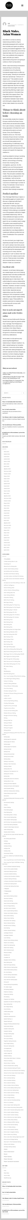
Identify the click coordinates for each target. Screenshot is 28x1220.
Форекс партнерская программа (11, 1161)
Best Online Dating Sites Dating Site (13, 649)
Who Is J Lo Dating (8, 1102)
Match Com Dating (8, 942)
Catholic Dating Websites (10, 683)
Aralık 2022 (7, 488)
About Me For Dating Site (10, 566)
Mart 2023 (6, 481)
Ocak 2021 (6, 540)
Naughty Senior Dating (9, 960)
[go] (24, 393)
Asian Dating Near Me (9, 592)
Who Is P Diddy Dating (9, 1127)
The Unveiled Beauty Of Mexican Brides (11, 424)
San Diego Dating (8, 1006)
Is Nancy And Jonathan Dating (11, 876)
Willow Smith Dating (9, 1144)
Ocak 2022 (6, 513)
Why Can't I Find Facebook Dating (12, 1141)
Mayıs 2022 (7, 503)
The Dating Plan (8, 1036)
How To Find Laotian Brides (9, 409)
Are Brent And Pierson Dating (11, 573)
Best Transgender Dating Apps (11, 659)
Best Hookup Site (8, 641)
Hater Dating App (8, 829)
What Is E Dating (8, 1060)
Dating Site (6, 776)
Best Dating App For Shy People (12, 607)
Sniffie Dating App (8, 1011)
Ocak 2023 (6, 486)
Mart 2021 (6, 535)
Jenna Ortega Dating (9, 905)
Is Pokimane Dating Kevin (10, 883)
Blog (5, 668)
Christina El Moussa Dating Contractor (13, 693)
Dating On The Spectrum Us (11, 771)
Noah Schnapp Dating (9, 964)
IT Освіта (6, 893)
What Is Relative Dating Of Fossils (12, 1068)
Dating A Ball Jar (8, 720)
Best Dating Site (8, 624)
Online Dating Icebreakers (10, 974)
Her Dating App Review (10, 838)
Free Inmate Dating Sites (10, 817)
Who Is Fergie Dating (9, 1097)
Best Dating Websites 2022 (10, 632)
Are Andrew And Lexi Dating (11, 571)
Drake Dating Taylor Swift (10, 793)
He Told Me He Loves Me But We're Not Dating (12, 835)
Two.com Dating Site (9, 1046)
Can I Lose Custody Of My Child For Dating (14, 676)
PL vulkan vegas (8, 987)
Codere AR (6, 695)
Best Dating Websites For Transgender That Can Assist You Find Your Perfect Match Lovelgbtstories (13, 382)
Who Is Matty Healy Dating (10, 1119)
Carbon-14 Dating (8, 681)
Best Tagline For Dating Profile (11, 656)
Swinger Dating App (9, 1033)
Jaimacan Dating (8, 898)
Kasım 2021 (7, 518)
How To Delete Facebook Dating (12, 866)
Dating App (7, 736)
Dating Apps (7, 744)
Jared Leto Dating (8, 901)
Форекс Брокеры (8, 1156)
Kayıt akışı (6, 1173)
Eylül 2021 (6, 520)
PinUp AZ (6, 982)
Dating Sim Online (8, 773)
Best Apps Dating (8, 602)
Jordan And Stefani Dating (10, 913)
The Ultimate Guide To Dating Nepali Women (13, 417)
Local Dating (7, 937)
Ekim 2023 (6, 464)
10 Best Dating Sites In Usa (10, 561)
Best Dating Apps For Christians (12, 614)
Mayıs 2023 (7, 476)
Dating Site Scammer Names (11, 778)
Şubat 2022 (7, 510)
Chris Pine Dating (8, 688)
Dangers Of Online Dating (10, 715)
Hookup (6, 841)
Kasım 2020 (7, 545)
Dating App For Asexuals (10, 739)
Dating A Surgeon (8, 727)
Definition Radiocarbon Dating (11, 791)
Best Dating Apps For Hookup (11, 617)
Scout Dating (7, 1009)
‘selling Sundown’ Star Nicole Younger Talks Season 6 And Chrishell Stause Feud (13, 377)
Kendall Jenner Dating (9, 925)
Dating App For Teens (9, 741)
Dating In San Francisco (10, 763)
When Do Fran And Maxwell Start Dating (14, 1070)
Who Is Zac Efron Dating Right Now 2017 (14, 1136)
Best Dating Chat (8, 619)
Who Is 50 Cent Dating (9, 1075)
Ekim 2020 (6, 547)
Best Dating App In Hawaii (10, 609)
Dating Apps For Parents (10, 746)
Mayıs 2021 (6, 530)
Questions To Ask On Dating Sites (12, 1001)
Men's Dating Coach (9, 950)
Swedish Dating (8, 1031)
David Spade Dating (9, 788)
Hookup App (7, 843)
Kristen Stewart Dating (9, 930)
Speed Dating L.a (8, 1019)
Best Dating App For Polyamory (12, 604)
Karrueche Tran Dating (9, 920)
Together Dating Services (10, 1041)
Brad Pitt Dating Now (9, 673)
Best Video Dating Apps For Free (12, 663)
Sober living (7, 1014)
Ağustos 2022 (7, 495)
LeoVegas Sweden (8, 935)
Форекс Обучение (8, 1159)
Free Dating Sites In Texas (10, 814)
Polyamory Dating (8, 994)
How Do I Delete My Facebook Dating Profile (12, 856)
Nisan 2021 (6, 532)
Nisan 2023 (6, 478)
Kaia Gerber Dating (9, 915)
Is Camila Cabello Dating (10, 873)
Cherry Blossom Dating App (11, 686)
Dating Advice (7, 730)
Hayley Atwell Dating (9, 832)
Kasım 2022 (7, 491)
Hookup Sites (7, 850)
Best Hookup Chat (8, 636)
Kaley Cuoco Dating (9, 918)
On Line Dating (8, 972)
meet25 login (14, 182)
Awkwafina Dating (8, 597)
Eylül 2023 (6, 466)
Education (6, 795)
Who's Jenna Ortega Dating (11, 1139)
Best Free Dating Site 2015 (10, 634)
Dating (5, 718)
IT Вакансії (6, 888)
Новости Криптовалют (9, 1151)
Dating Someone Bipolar (10, 783)
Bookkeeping (7, 671)
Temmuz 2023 (7, 471)
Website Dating (8, 1055)
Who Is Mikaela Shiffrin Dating (11, 1122)
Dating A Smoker (8, 725)
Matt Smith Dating (8, 947)
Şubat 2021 (7, 537)
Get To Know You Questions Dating (12, 822)
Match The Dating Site (9, 945)
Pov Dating (6, 996)
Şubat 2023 (7, 483)
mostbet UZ (7, 957)
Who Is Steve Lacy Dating (10, 1134)
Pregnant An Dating (9, 999)
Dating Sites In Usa (8, 781)
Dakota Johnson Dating (10, 713)
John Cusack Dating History (11, 910)
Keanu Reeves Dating (9, 923)
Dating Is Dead (7, 766)
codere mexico (7, 698)
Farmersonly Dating (9, 802)
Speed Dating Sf (8, 1021)
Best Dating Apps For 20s (10, 612)
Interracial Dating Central (10, 871)
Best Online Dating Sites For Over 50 (13, 651)
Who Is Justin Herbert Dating (11, 1112)
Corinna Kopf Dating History (11, 700)
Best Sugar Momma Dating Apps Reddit (14, 654)
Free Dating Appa (8, 809)
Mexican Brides (8, 952)
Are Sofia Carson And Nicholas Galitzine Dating (13, 579)
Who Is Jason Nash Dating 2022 (12, 1105)
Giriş (5, 1170)
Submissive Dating (8, 1026)
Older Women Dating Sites (10, 967)
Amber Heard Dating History (11, 568)
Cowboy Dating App (9, 703)
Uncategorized (7, 1048)
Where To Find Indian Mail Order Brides (11, 401)
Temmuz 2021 (7, 525)
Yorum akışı (7, 1175)
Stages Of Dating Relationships (11, 1023)
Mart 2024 (6, 451)
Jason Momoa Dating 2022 (11, 903)
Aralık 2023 (7, 459)
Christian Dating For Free (10, 691)
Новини (5, 1149)
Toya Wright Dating (8, 1043)
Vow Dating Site (8, 1050)
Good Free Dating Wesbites (11, 824)
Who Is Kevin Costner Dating (11, 1114)
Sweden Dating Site (9, 1028)
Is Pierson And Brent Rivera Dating (12, 881)
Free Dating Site (8, 812)
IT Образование (7, 891)
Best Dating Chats (8, 622)
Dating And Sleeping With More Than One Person (13, 733)
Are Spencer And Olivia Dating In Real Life (14, 582)
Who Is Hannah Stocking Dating (12, 1100)
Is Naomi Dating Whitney (10, 878)
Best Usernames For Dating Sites (12, 661)
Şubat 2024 (7, 454)
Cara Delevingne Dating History (12, 678)
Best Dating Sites (8, 627)
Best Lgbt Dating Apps (9, 646)
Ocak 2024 (6, 456)
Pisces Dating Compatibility (11, 984)
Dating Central (7, 749)
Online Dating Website (9, 977)
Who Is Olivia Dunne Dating (11, 1124)
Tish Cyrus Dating (8, 1038)
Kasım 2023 (7, 461)
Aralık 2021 (6, 515)
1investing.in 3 (7, 563)
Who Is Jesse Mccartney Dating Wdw (13, 1107)
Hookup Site (7, 848)
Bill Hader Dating (8, 666)
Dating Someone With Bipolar (11, 786)
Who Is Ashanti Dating (9, 1082)
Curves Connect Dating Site (11, 710)
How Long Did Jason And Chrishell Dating (14, 859)
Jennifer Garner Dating (9, 908)
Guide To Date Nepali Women (11, 827)
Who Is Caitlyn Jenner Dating (11, 1085)
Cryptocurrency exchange (10, 705)
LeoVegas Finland (8, 932)
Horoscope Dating (8, 853)
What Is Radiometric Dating (11, 1065)
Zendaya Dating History (10, 1146)
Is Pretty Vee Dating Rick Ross (11, 886)
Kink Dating (7, 928)
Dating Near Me (8, 768)
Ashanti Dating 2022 (9, 587)
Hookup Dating (11, 25)
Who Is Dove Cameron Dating (11, 1092)
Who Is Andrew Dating (9, 1080)
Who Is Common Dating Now (11, 1090)
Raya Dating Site (8, 1004)
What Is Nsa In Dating (9, 1063)
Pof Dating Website (8, 989)
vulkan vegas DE (8, 1053)
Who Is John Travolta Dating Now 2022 (13, 1109)
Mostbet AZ (7, 955)
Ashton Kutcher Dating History (11, 590)
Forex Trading (7, 807)
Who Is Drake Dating (9, 1095)
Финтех (5, 1154)
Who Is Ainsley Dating (9, 1078)
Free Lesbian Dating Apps (10, 819)
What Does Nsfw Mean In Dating (12, 1058)
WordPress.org (7, 1177)
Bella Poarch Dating (9, 600)
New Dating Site (8, 962)
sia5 (9, 23)
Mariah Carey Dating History (11, 940)
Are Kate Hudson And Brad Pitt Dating (13, 576)
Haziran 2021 (7, 527)
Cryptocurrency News (9, 708)
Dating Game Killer (9, 756)
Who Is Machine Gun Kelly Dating (12, 1117)
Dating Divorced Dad (9, 754)
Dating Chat (7, 751)
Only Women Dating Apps (10, 979)
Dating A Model (8, 722)
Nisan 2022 (7, 505)
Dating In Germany (9, 761)
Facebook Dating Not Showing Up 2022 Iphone (13, 799)
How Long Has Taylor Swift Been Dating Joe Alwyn (13, 863)
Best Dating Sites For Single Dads (12, 629)
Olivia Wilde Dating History (10, 969)
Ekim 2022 (6, 493)
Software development (9, 1016)
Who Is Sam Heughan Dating (11, 1132)
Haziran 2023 (7, 473)
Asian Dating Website (9, 595)
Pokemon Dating (8, 991)
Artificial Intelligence (9, 585)
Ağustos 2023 (7, 468)
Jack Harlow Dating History (10, 896)
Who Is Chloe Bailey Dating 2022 (12, 1087)
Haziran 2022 (7, 500)
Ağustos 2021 (7, 523)
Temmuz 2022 (7, 498)
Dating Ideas (7, 759)
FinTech (6, 804)
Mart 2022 (6, 508)
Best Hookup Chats (8, 639)
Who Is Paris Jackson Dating (11, 1129)
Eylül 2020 (6, 550)
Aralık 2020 (7, 542)
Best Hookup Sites (8, 644)
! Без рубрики (7, 559)
